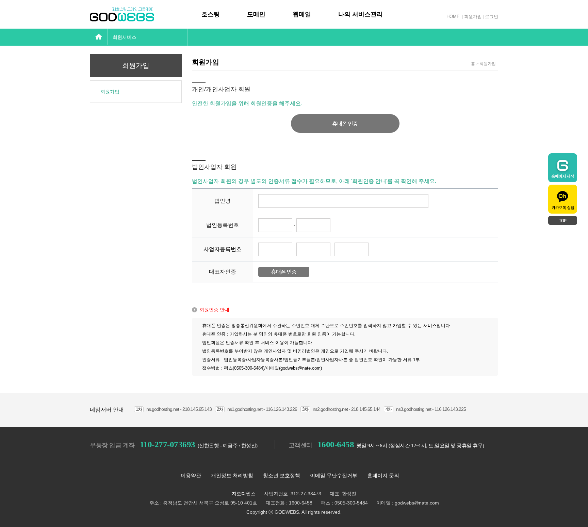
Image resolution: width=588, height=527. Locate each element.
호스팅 (210, 14)
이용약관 (191, 475)
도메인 (256, 14)
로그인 (491, 16)
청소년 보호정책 (281, 475)
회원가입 (473, 16)
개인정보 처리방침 (232, 475)
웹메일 (302, 14)
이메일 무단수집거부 (333, 475)
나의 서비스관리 (360, 14)
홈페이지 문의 (383, 475)
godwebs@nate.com (417, 503)
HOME (453, 16)
